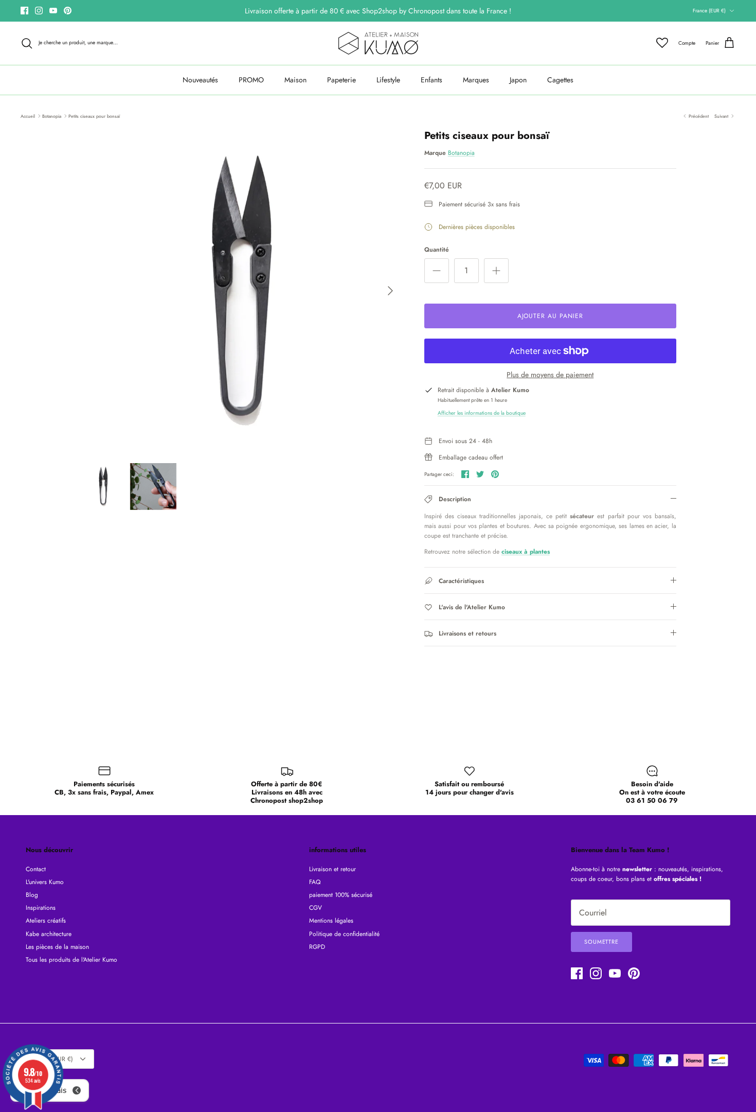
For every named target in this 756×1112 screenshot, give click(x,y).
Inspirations (41, 907)
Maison (295, 80)
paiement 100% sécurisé (340, 894)
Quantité (436, 249)
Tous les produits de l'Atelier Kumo (71, 959)
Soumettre (601, 942)
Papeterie (341, 80)
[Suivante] (390, 290)
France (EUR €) (709, 10)
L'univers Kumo (45, 882)
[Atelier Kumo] (378, 43)
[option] (241, 291)
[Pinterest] (67, 10)
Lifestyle (388, 80)
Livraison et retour (332, 869)
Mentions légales (331, 920)
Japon (518, 80)
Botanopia (51, 115)
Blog (32, 894)
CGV (315, 907)
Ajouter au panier (550, 316)
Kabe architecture (48, 934)
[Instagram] (39, 10)
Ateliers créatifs (46, 920)
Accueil (28, 115)
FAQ (314, 882)
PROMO (251, 80)
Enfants (431, 80)
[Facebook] (24, 10)
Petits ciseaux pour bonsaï (94, 115)
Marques (476, 80)
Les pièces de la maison (57, 946)
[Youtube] (53, 10)
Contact (36, 869)
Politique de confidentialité (344, 934)
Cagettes (560, 80)
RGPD (317, 946)
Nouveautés (200, 80)
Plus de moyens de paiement (550, 374)
